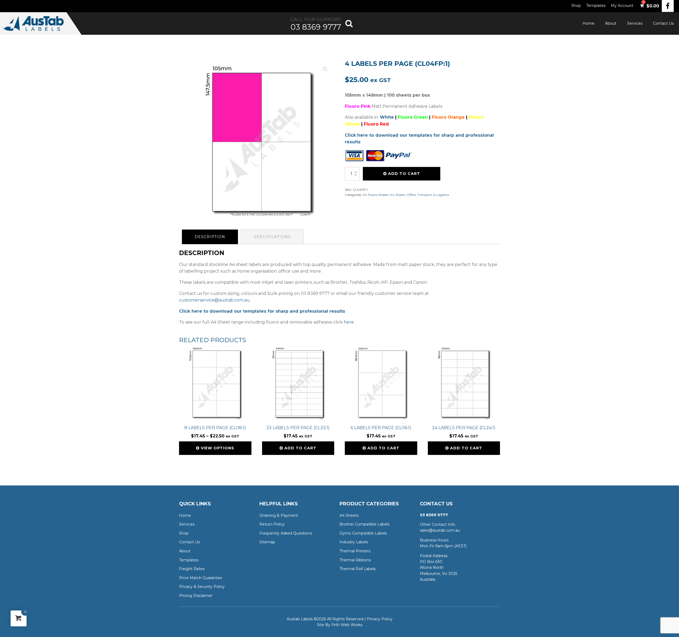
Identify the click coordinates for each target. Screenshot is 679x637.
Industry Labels (354, 542)
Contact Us (663, 23)
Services (634, 23)
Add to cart (404, 173)
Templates (596, 5)
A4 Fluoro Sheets (375, 195)
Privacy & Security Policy (202, 586)
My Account (622, 5)
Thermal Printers (355, 551)
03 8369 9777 (315, 27)
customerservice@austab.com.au (214, 300)
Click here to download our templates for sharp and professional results (262, 311)
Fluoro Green (413, 117)
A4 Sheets (397, 195)
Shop (576, 5)
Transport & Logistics (433, 195)
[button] (325, 69)
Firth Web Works (346, 624)
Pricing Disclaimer (195, 595)
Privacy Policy (380, 619)
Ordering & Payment (278, 515)
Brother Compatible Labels (364, 524)
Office (411, 195)
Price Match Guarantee (200, 577)
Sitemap (267, 542)
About (610, 23)
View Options (217, 448)
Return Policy (272, 524)
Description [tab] (210, 236)
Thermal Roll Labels (358, 568)
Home (588, 23)
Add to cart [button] (300, 448)
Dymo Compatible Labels (363, 533)
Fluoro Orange (448, 117)
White (387, 117)
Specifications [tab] (272, 236)
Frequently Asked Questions (285, 533)
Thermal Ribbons (355, 560)
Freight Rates (191, 568)
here (349, 322)
